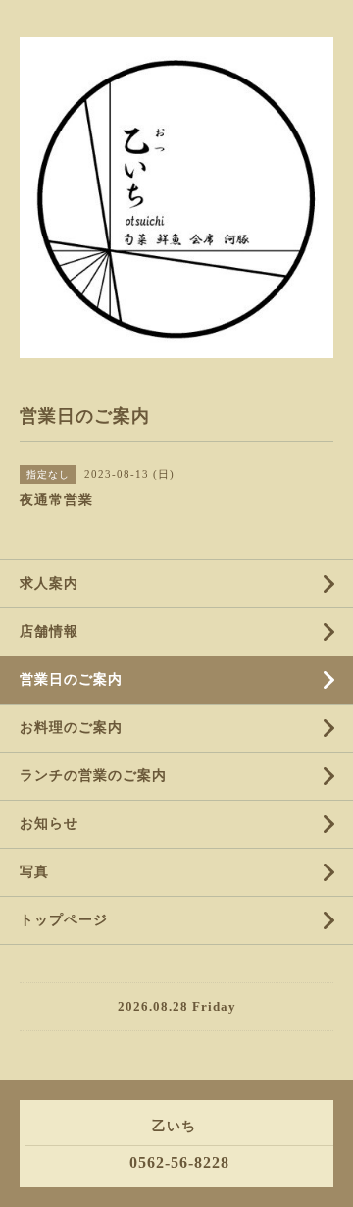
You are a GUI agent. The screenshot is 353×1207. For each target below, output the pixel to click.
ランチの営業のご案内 (93, 775)
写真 (34, 872)
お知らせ (49, 823)
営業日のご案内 (71, 679)
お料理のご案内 (71, 727)
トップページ (64, 920)
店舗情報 (49, 631)
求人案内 (49, 583)
